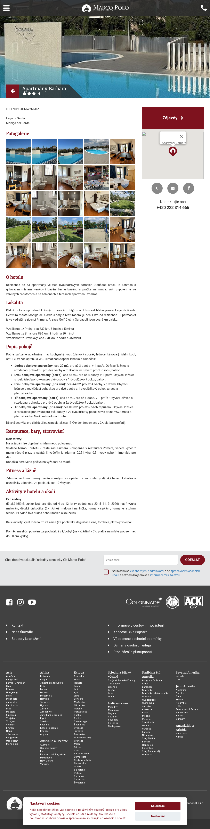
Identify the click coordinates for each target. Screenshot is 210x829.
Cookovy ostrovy (48, 748)
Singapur (11, 715)
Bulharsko (79, 769)
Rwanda (44, 731)
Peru (178, 706)
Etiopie (44, 679)
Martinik (146, 725)
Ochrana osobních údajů (132, 645)
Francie (78, 683)
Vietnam (10, 724)
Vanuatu (44, 764)
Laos (8, 708)
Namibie (44, 699)
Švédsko (78, 728)
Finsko (77, 679)
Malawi (44, 689)
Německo (79, 705)
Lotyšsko (78, 699)
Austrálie (45, 744)
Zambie (44, 708)
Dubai (111, 696)
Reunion (112, 716)
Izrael (111, 693)
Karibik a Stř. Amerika (151, 674)
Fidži (42, 751)
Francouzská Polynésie (53, 754)
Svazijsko (45, 721)
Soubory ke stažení (25, 639)
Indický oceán (118, 703)
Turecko (78, 731)
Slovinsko (79, 776)
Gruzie (77, 766)
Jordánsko (114, 683)
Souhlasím (158, 805)
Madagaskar (114, 726)
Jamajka (146, 706)
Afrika (44, 672)
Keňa (43, 686)
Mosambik (46, 695)
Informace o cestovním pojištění (138, 625)
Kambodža (12, 705)
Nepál (9, 731)
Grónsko (78, 741)
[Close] (181, 136)
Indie (9, 695)
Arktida (179, 736)
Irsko (76, 750)
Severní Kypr (81, 721)
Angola (44, 734)
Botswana (45, 676)
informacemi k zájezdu (165, 575)
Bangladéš (12, 679)
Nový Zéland (47, 760)
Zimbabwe (46, 711)
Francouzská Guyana (187, 709)
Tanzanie (45, 702)
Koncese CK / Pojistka (130, 632)
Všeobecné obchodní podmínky (137, 639)
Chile (178, 696)
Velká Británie (81, 753)
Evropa (79, 672)
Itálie (76, 689)
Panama (146, 719)
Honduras (147, 745)
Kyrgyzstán (12, 737)
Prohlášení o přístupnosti (132, 652)
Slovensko (79, 779)
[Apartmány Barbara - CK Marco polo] (18, 151)
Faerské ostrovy (82, 737)
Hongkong (12, 692)
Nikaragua (147, 735)
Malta (77, 744)
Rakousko (79, 734)
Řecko (77, 718)
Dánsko (78, 747)
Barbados (147, 687)
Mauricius (113, 710)
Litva (76, 695)
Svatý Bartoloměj (151, 751)
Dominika (147, 690)
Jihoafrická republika (51, 683)
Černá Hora (80, 757)
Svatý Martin (148, 738)
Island (77, 686)
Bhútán (10, 728)
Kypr (76, 692)
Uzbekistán (12, 741)
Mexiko (146, 716)
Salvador (146, 732)
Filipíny (10, 689)
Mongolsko (12, 744)
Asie (9, 672)
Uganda (44, 705)
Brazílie (180, 693)
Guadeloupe (149, 700)
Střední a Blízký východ (119, 674)
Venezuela (182, 712)
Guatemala (148, 703)
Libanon (112, 687)
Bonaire (146, 741)
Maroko (44, 692)
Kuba (145, 712)
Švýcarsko (79, 782)
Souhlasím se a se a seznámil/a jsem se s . (156, 573)
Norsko (78, 708)
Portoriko (147, 754)
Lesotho (44, 724)
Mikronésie (46, 757)
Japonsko (11, 702)
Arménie (11, 676)
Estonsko (79, 676)
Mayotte (112, 713)
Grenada (146, 696)
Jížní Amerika (185, 686)
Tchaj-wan (11, 721)
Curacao (146, 728)
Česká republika (82, 760)
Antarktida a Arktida (185, 728)
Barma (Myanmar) (15, 683)
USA (178, 679)
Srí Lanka (113, 723)
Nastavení (157, 816)
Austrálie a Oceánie (54, 741)
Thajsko (10, 718)
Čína (8, 686)
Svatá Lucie (148, 722)
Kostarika (147, 709)
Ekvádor (180, 699)
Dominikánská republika (155, 693)
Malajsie (10, 711)
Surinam (180, 719)
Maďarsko (79, 702)
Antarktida (181, 733)
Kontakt (17, 625)
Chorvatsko (80, 763)
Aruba (145, 683)
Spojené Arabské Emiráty (121, 680)
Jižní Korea (12, 734)
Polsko (78, 773)
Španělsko (79, 724)
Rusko (77, 715)
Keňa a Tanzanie (49, 728)
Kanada (180, 676)
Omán (111, 690)
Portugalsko (80, 711)
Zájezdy (170, 117)
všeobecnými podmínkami (147, 571)
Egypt (43, 718)
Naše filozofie (22, 632)
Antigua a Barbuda (152, 680)
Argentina (181, 690)
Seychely (113, 719)
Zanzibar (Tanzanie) (51, 715)
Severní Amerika (188, 672)
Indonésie (11, 699)
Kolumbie (147, 748)
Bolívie (179, 715)
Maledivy (113, 707)
